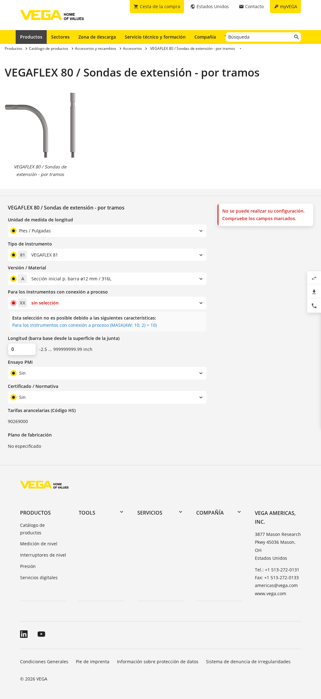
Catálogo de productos (32, 529)
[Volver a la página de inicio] (44, 484)
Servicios (149, 512)
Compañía (205, 37)
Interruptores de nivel (43, 555)
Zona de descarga (97, 37)
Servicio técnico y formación (155, 37)
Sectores (60, 37)
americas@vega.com (276, 585)
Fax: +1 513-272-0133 (277, 577)
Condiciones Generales (44, 662)
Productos (31, 37)
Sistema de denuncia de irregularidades (248, 662)
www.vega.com (270, 593)
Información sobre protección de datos (157, 662)
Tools (87, 512)
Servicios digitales (39, 577)
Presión (28, 566)
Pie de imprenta (92, 662)
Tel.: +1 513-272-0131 (277, 570)
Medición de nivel (38, 544)
